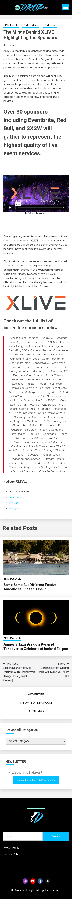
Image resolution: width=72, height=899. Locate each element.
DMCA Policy (11, 847)
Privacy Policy (11, 854)
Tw (47, 881)
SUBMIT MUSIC (36, 711)
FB (40, 881)
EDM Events (11, 25)
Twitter (13, 502)
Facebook (15, 497)
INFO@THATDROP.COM (36, 702)
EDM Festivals (30, 25)
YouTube (32, 881)
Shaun (10, 45)
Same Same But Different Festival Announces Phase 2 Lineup (30, 587)
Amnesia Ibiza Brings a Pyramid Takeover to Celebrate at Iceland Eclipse (35, 646)
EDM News (50, 25)
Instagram (15, 508)
